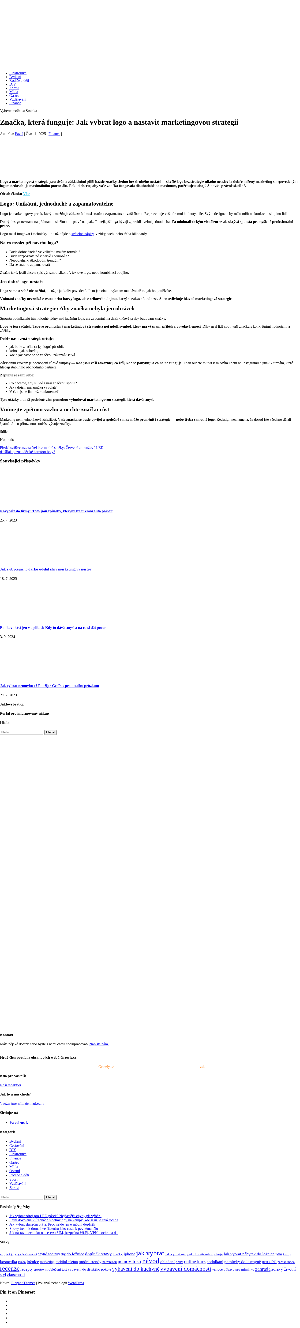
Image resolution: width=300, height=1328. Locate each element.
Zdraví (14, 88)
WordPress (76, 1283)
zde (202, 1067)
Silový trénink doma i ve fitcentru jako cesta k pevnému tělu (53, 1228)
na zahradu (109, 1262)
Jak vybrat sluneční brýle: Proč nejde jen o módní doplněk (52, 1224)
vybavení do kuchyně (135, 1269)
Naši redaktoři (10, 1085)
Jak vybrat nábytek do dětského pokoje (194, 1254)
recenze (9, 1268)
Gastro (14, 96)
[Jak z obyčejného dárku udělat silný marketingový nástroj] (35, 560)
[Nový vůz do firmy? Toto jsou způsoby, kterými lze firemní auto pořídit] (35, 502)
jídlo (278, 1254)
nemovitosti (129, 1261)
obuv (179, 1262)
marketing (47, 1262)
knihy (287, 1254)
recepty (26, 1269)
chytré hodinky (49, 1254)
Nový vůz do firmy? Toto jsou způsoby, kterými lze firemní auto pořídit (56, 511)
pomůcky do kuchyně (242, 1261)
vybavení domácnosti (185, 1268)
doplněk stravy (98, 1253)
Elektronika (17, 73)
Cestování (16, 1146)
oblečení (167, 1262)
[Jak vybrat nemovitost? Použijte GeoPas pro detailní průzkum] (35, 677)
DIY (12, 84)
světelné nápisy (82, 234)
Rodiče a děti (19, 81)
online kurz (195, 1261)
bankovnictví (29, 1254)
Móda (13, 92)
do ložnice (75, 1254)
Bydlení (15, 77)
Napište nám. (99, 1044)
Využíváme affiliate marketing (22, 1103)
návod (150, 1260)
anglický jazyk (11, 1254)
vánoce (217, 1269)
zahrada (262, 1269)
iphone (129, 1254)
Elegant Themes (23, 1283)
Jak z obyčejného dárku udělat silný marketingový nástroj (46, 569)
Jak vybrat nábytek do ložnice (249, 1254)
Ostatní (14, 1171)
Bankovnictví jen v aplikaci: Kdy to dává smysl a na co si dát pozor (53, 628)
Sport (13, 1179)
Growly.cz (106, 1067)
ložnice (33, 1261)
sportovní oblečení (47, 1269)
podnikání (214, 1261)
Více (26, 194)
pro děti (269, 1261)
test (64, 1269)
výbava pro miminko (239, 1269)
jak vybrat (150, 1253)
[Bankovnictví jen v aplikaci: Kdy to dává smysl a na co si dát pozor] (35, 618)
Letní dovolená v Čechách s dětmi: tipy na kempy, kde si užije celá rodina (63, 1220)
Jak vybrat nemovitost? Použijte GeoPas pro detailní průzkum (49, 686)
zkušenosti (16, 1274)
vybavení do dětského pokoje (89, 1269)
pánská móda (286, 1262)
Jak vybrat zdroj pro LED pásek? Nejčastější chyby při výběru (55, 1216)
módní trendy (90, 1261)
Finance (15, 103)
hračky (118, 1254)
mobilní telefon (67, 1262)
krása (22, 1262)
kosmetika (8, 1262)
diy (63, 1254)
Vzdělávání (17, 99)
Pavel (19, 134)
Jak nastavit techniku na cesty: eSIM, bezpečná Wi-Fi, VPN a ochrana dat (63, 1233)
